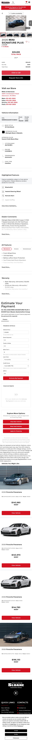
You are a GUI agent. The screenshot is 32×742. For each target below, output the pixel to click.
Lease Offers (5, 710)
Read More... (6, 234)
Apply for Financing (16, 431)
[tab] (7, 248)
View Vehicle (16, 513)
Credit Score (6, 363)
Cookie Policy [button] (13, 724)
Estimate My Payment (16, 378)
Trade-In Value (7, 343)
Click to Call (16, 73)
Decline (16, 734)
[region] (16, 64)
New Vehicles (5, 708)
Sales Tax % (6, 349)
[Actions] (28, 42)
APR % (5, 370)
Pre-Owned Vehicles (7, 712)
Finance (5, 319)
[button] (2, 13)
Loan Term (6, 357)
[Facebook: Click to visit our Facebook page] (15, 693)
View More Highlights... (9, 206)
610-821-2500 (11, 98)
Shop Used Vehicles (16, 426)
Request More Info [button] (16, 78)
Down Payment (7, 337)
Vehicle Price (6, 329)
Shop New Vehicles (16, 421)
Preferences (16, 738)
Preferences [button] (20, 726)
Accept (16, 730)
